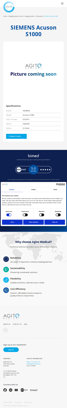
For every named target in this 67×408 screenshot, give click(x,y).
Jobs (25, 324)
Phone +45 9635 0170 (33, 362)
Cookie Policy (27, 402)
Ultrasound (39, 16)
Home (5, 16)
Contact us (17, 324)
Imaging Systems (30, 16)
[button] (62, 3)
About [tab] (55, 189)
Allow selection (33, 222)
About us (6, 324)
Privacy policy (18, 402)
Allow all (54, 222)
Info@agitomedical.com (33, 364)
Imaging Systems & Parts (15, 16)
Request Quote (15, 136)
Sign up (11, 350)
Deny (12, 222)
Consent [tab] (11, 189)
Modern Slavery (7, 402)
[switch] (25, 214)
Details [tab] (33, 189)
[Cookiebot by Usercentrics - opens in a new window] (57, 184)
